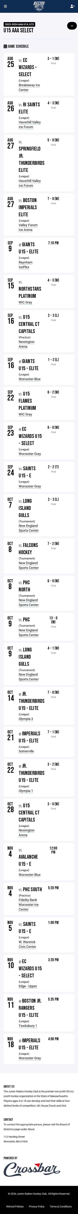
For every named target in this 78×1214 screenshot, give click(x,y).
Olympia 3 (26, 719)
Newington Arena (26, 344)
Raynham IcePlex (25, 264)
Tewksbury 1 (28, 1025)
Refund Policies (15, 1206)
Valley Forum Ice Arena (28, 227)
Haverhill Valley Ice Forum (30, 124)
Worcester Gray (30, 453)
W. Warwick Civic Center (27, 944)
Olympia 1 (26, 791)
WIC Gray (25, 302)
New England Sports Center (29, 528)
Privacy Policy (36, 1206)
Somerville (26, 751)
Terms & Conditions (61, 1206)
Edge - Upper (28, 986)
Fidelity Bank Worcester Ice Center (29, 904)
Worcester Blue (30, 379)
